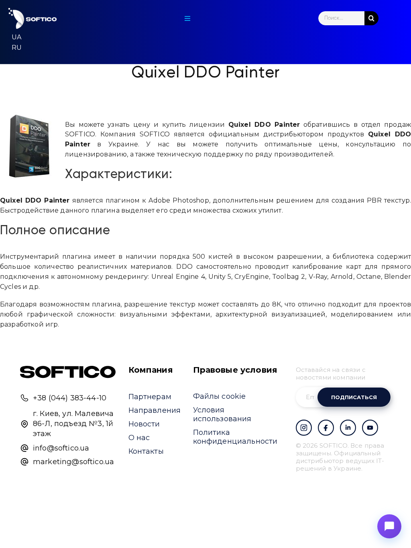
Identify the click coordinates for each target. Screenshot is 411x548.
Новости (144, 424)
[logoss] (32, 18)
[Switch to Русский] (17, 48)
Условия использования (222, 414)
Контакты (146, 451)
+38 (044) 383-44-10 (69, 398)
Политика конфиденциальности (235, 437)
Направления (154, 410)
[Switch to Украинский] (16, 37)
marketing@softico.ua (73, 461)
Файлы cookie (219, 396)
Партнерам (149, 396)
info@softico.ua (61, 448)
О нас (139, 437)
